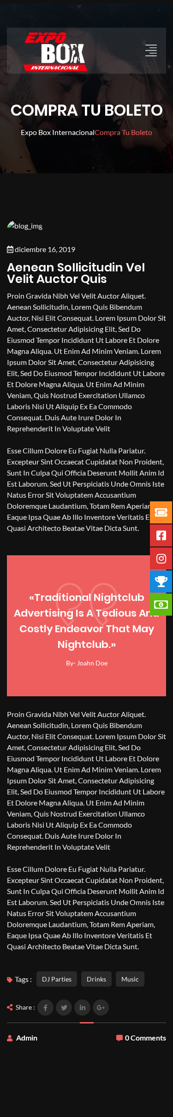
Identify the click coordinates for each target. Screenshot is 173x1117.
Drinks (96, 979)
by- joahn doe (86, 663)
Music (130, 979)
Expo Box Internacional (58, 132)
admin (26, 1037)
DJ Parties (57, 979)
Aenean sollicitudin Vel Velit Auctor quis (76, 273)
